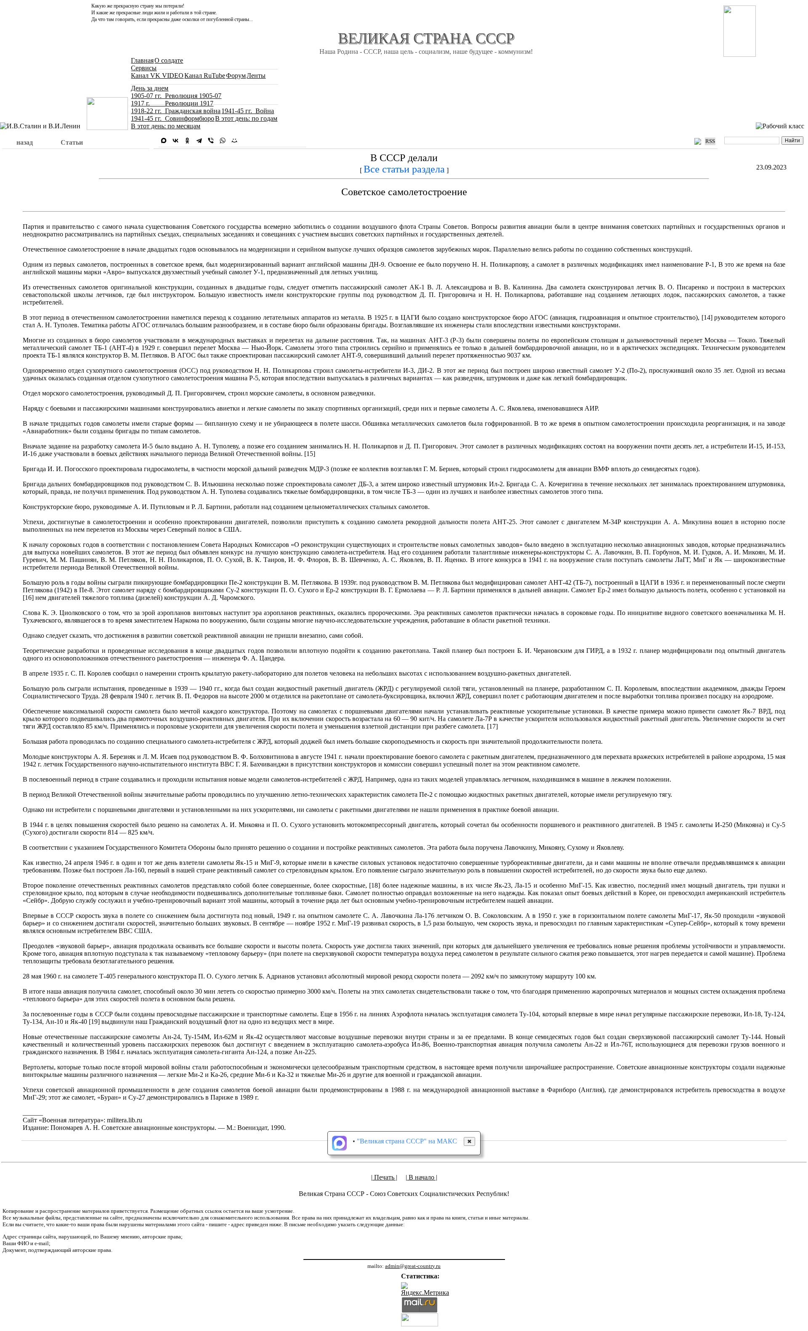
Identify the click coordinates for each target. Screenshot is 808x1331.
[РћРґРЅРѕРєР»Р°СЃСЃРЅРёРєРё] (187, 140)
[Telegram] (199, 140)
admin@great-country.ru (413, 1266)
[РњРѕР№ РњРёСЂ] (234, 140)
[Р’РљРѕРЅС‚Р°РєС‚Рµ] (175, 140)
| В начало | (421, 1177)
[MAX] (164, 140)
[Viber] (211, 140)
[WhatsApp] (223, 140)
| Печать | (384, 1177)
